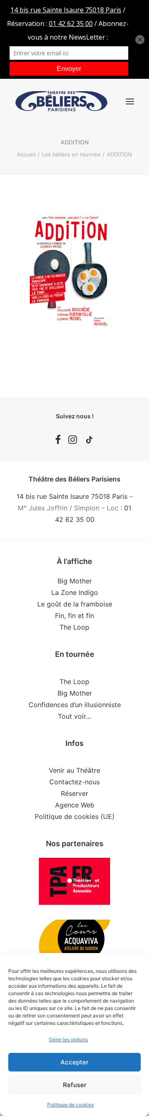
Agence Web (74, 805)
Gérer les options (68, 1039)
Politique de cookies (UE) (75, 816)
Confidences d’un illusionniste (75, 705)
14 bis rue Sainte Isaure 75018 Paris (72, 496)
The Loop (74, 627)
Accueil (26, 154)
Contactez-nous (74, 782)
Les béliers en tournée (71, 154)
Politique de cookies (70, 1105)
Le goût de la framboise (74, 604)
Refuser (75, 1085)
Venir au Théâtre (74, 770)
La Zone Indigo (74, 592)
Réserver (74, 793)
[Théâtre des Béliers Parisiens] (61, 101)
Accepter (74, 1062)
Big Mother (75, 581)
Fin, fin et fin (74, 615)
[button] (130, 101)
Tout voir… (74, 716)
